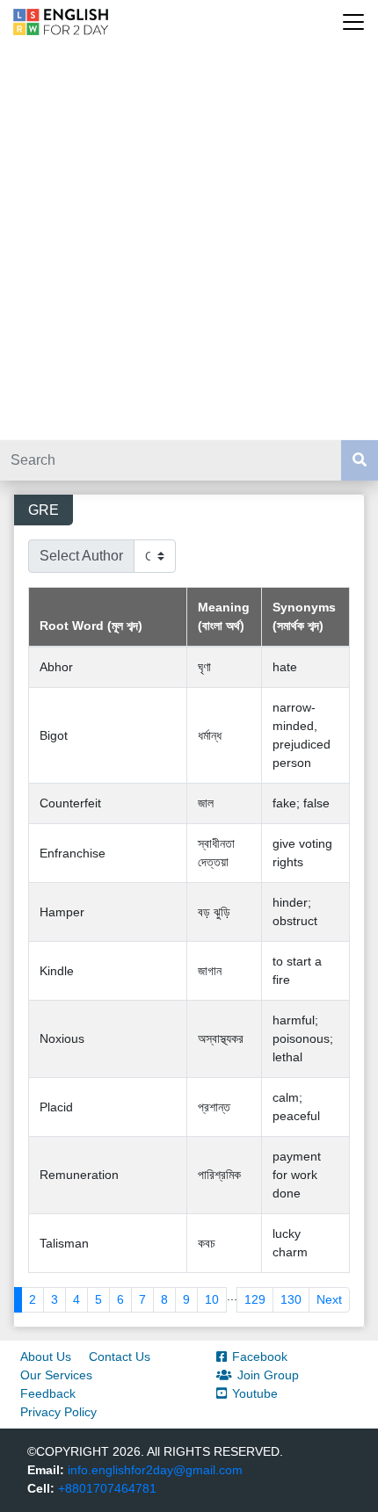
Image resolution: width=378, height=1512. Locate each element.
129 (254, 1299)
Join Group (268, 1375)
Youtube (255, 1393)
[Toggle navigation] (353, 22)
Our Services (56, 1375)
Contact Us (119, 1356)
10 (212, 1299)
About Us (45, 1356)
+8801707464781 (107, 1488)
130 (291, 1299)
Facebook (259, 1356)
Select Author (81, 555)
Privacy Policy (58, 1412)
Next (329, 1299)
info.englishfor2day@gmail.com (155, 1470)
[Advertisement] (189, 241)
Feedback (48, 1393)
